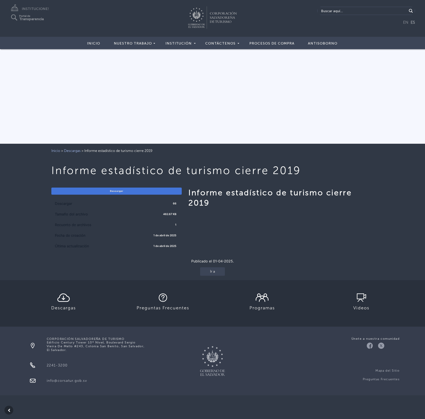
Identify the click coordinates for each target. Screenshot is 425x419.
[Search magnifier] (411, 11)
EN (405, 22)
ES (413, 22)
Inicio (93, 43)
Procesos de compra (271, 43)
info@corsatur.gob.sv (67, 380)
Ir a (212, 271)
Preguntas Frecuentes (381, 379)
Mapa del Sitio (387, 370)
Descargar (116, 191)
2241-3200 (57, 365)
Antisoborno (322, 43)
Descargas (72, 151)
